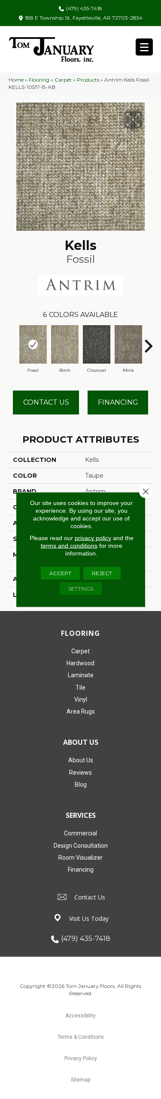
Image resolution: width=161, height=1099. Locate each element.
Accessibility (80, 1016)
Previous (12, 342)
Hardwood (80, 663)
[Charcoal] (96, 344)
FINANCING (118, 402)
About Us (80, 760)
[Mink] (128, 344)
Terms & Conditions (81, 1037)
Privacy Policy (80, 1058)
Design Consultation (81, 845)
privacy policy (93, 538)
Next (148, 342)
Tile (80, 687)
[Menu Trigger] (144, 47)
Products (88, 79)
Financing (81, 869)
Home (16, 79)
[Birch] (65, 344)
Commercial (80, 833)
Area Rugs (81, 711)
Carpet (63, 79)
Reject (102, 573)
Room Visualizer (80, 857)
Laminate (81, 675)
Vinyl (80, 699)
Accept (60, 573)
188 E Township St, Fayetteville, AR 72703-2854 (84, 18)
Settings (80, 588)
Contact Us (46, 402)
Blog (81, 784)
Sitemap (80, 1080)
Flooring (39, 79)
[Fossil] (33, 344)
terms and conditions (69, 545)
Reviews (80, 772)
